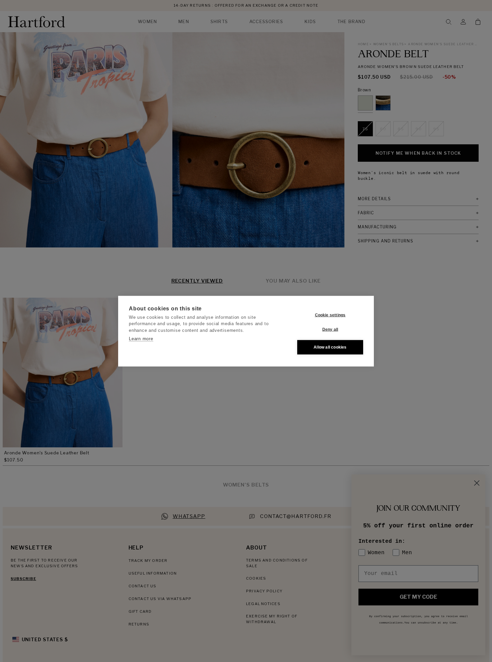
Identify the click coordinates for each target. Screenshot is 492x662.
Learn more (141, 338)
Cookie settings (330, 315)
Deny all (330, 329)
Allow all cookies (330, 347)
